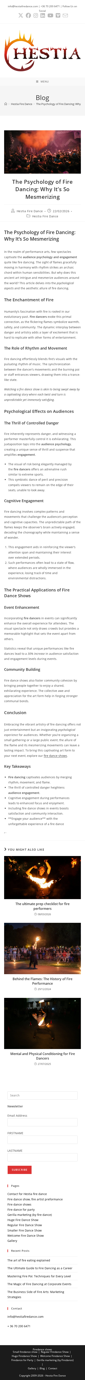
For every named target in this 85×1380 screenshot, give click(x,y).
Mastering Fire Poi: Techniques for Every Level (39, 1276)
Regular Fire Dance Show (24, 1225)
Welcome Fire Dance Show (25, 1236)
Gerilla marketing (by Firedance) (55, 1360)
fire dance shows (55, 756)
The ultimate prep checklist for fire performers (42, 906)
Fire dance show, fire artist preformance (35, 1199)
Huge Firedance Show (24, 1356)
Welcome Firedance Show (55, 1356)
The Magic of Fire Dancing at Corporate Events (39, 1284)
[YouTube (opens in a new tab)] (50, 15)
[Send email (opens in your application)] (64, 15)
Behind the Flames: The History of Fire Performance (42, 981)
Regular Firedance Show (54, 1352)
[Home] (5, 104)
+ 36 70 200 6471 (19, 1326)
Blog (42, 1368)
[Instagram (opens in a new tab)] (35, 15)
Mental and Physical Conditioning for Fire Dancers (42, 1056)
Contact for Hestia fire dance (27, 1194)
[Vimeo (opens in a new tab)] (57, 15)
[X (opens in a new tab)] (21, 15)
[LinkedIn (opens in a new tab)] (42, 15)
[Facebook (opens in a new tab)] (28, 15)
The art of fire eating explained (28, 1260)
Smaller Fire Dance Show (24, 1230)
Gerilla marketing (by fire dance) (29, 1215)
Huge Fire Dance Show (22, 1220)
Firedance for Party (22, 1360)
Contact (52, 1368)
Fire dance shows (19, 1204)
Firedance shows (42, 1349)
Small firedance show (25, 1352)
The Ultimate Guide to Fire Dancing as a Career (39, 1268)
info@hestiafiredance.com (25, 1317)
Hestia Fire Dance (30, 211)
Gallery (12, 1241)
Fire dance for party (21, 1210)
